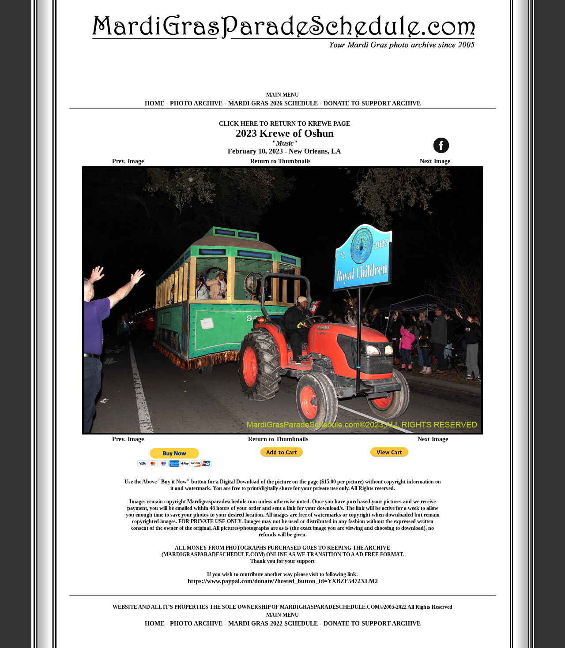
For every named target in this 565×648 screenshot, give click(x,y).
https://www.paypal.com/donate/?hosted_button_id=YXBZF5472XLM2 (283, 581)
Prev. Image (128, 161)
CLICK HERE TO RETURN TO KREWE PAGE (284, 123)
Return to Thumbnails (280, 161)
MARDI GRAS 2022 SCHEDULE (273, 623)
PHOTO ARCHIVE (196, 103)
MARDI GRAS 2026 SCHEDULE (273, 103)
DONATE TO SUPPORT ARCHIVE (372, 103)
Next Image (435, 161)
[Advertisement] (282, 70)
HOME (154, 103)
